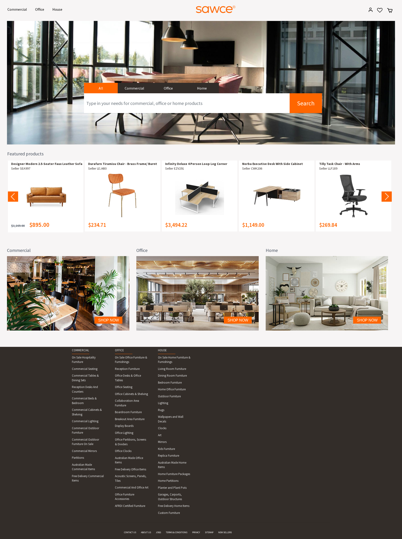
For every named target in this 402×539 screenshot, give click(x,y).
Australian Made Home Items (172, 465)
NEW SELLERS (225, 532)
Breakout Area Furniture (129, 419)
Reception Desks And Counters (85, 389)
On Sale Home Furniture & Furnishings (174, 359)
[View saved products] (378, 11)
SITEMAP (209, 532)
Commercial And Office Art (131, 487)
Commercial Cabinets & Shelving (87, 412)
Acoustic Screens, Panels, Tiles (130, 478)
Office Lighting (124, 433)
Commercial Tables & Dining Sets (85, 378)
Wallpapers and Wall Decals (170, 419)
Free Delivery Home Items (173, 506)
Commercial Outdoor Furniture (85, 430)
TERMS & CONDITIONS (176, 532)
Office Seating (123, 387)
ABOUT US (146, 532)
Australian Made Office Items (129, 460)
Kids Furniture (166, 449)
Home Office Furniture (172, 389)
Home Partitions (168, 481)
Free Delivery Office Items (130, 469)
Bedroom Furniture (170, 383)
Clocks (162, 428)
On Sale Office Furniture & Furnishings (131, 359)
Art (159, 435)
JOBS (158, 532)
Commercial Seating (84, 369)
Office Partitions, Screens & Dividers (130, 442)
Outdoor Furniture (169, 396)
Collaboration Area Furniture (127, 403)
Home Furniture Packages (174, 474)
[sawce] (215, 9)
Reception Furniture (127, 369)
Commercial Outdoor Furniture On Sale (85, 442)
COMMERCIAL (80, 350)
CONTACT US (130, 532)
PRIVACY (196, 532)
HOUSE (162, 350)
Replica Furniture (168, 456)
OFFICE (119, 350)
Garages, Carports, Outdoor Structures (170, 496)
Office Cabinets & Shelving (131, 394)
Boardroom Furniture (128, 412)
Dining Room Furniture (172, 376)
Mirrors (162, 442)
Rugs (161, 410)
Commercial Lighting (85, 421)
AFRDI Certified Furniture (130, 506)
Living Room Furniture (172, 369)
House (58, 9)
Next (387, 196)
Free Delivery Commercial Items (88, 478)
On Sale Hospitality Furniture (84, 359)
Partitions (78, 458)
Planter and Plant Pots (172, 488)
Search (306, 103)
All (101, 88)
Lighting (163, 403)
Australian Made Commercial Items (83, 467)
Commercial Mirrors (84, 451)
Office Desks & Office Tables (128, 378)
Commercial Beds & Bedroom (84, 400)
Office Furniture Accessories (124, 496)
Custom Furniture (169, 513)
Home (202, 88)
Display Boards (124, 426)
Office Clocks (123, 451)
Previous (13, 196)
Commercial (18, 9)
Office (40, 9)
